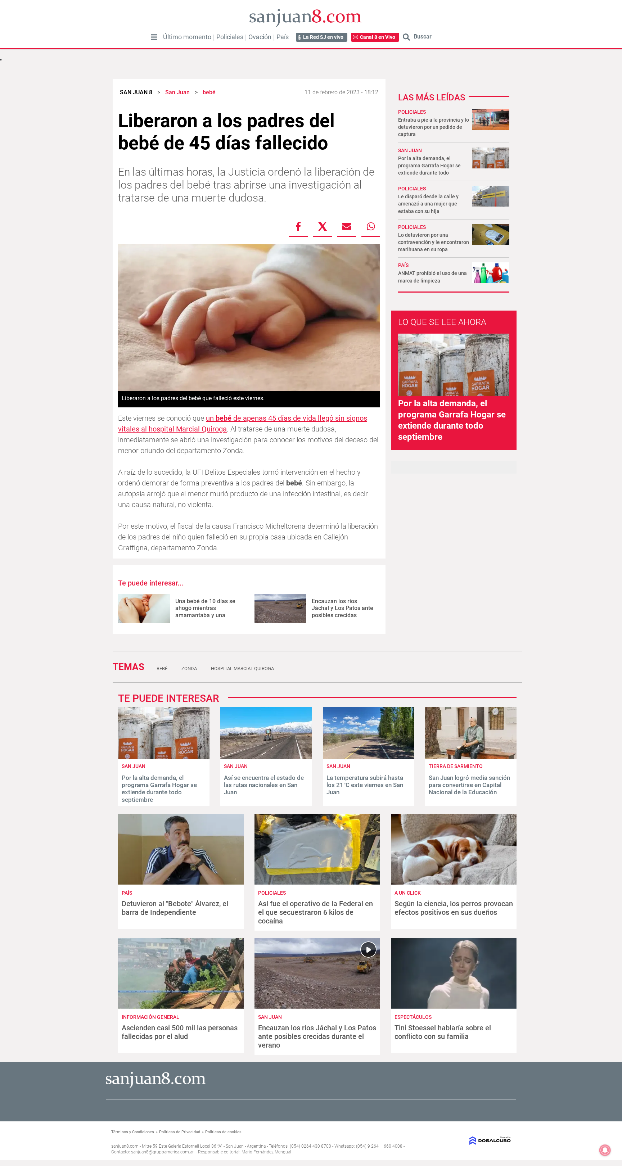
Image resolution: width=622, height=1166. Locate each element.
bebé (162, 668)
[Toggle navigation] (154, 37)
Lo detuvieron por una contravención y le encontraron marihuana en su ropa (433, 242)
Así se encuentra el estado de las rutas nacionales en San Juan (264, 785)
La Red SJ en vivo (323, 37)
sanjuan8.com (125, 1146)
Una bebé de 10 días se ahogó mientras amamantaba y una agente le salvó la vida (205, 611)
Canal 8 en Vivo (377, 37)
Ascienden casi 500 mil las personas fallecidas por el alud (180, 1032)
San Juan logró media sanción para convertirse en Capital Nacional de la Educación (469, 785)
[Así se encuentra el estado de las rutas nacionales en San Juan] (266, 757)
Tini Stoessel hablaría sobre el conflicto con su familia (443, 1032)
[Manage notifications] (605, 1150)
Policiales (229, 37)
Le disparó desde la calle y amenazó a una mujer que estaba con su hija (428, 204)
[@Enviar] (346, 226)
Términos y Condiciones (132, 1132)
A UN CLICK (408, 893)
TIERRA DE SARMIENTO (456, 766)
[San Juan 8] (156, 1087)
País (282, 37)
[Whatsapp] (371, 226)
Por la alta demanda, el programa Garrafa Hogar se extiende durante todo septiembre (159, 788)
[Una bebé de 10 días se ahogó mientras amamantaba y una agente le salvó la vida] (144, 608)
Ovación (259, 37)
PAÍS (403, 265)
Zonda (189, 668)
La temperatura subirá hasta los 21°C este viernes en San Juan (364, 785)
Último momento (187, 37)
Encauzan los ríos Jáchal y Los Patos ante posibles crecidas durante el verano (342, 611)
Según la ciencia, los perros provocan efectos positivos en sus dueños (454, 908)
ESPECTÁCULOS (413, 1017)
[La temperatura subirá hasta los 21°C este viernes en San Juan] (368, 757)
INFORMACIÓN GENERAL (150, 1017)
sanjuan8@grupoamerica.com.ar (162, 1151)
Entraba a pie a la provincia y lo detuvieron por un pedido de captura (433, 127)
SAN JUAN (410, 150)
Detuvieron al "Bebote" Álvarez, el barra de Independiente (175, 908)
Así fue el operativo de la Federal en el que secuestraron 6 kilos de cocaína (315, 912)
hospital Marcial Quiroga (242, 668)
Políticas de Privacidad (179, 1132)
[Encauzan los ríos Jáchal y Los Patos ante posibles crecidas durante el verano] (280, 608)
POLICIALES (412, 112)
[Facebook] (298, 226)
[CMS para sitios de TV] (465, 1140)
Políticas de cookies (223, 1132)
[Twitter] (322, 226)
